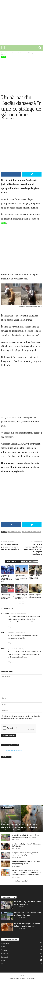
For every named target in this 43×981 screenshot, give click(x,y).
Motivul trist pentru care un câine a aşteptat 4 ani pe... (27, 914)
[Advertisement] (21, 22)
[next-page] (23, 602)
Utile (2, 964)
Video (3, 947)
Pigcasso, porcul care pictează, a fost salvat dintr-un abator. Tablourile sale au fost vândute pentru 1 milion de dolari (26, 872)
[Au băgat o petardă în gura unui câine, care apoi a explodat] (35, 588)
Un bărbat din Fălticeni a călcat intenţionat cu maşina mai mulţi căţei (6, 578)
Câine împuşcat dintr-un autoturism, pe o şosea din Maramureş (7, 596)
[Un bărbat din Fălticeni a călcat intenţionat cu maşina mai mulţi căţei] (7, 570)
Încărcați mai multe (21, 881)
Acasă (2, 53)
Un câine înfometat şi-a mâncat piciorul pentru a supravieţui (10, 546)
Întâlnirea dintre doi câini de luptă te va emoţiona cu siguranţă (26, 863)
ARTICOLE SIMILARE (13, 561)
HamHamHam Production (14, 750)
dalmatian (4, 830)
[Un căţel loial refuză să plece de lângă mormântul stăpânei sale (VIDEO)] (5, 837)
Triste (8, 53)
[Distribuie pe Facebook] (11, 174)
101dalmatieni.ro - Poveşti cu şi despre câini (22, 978)
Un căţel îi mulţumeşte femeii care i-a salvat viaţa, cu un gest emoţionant (33, 549)
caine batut (17, 532)
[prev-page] (20, 602)
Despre (21, 975)
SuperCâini (4, 953)
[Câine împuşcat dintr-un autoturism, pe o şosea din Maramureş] (7, 588)
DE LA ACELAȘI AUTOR (29, 561)
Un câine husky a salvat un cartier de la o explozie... (27, 903)
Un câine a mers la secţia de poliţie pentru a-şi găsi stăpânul (34, 578)
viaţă (3, 222)
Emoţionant (5, 943)
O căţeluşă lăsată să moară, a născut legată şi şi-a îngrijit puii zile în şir (21, 596)
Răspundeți (11, 626)
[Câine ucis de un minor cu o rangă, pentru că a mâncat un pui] (21, 570)
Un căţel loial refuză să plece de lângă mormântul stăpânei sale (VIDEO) (25, 836)
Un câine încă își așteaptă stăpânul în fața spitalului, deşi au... (28, 925)
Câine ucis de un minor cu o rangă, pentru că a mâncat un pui (21, 577)
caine (10, 532)
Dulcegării (4, 957)
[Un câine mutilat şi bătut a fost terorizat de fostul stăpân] (5, 846)
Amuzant (4, 950)
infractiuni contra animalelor (32, 532)
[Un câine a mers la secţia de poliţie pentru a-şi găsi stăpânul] (35, 570)
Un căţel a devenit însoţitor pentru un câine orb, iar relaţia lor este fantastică (19, 825)
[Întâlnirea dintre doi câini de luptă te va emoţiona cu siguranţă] (5, 864)
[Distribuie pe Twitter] (32, 174)
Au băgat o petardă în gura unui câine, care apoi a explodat (35, 596)
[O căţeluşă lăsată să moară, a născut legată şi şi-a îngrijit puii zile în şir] (21, 588)
